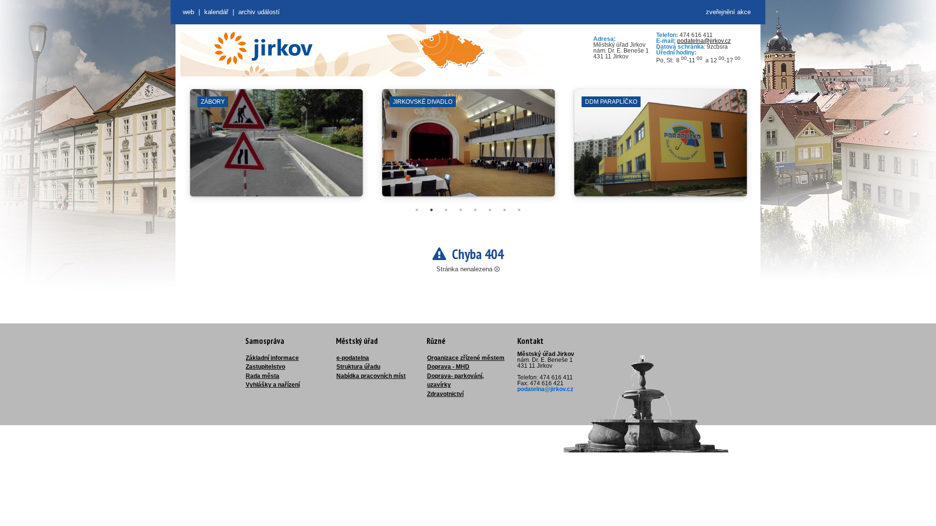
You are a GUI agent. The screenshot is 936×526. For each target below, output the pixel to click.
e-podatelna (352, 358)
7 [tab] (504, 210)
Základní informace (272, 358)
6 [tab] (490, 210)
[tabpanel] (276, 147)
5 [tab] (475, 210)
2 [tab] (431, 210)
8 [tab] (519, 210)
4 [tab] (461, 210)
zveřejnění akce (728, 12)
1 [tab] (417, 210)
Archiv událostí (259, 12)
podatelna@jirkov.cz (704, 41)
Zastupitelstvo (265, 367)
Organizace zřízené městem (466, 358)
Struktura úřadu (358, 367)
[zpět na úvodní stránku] (263, 48)
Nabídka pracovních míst (371, 376)
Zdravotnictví (445, 394)
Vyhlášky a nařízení (273, 385)
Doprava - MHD (448, 367)
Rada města (262, 376)
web (188, 12)
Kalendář (216, 12)
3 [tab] (446, 210)
